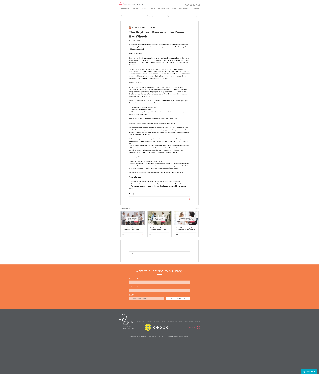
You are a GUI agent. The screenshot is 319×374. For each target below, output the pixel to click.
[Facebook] (191, 5)
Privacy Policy (161, 336)
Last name (133, 287)
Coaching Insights (149, 16)
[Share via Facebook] (129, 194)
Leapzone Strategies (183, 336)
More (184, 16)
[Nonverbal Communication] (160, 218)
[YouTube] (188, 5)
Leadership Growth (135, 16)
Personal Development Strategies (169, 16)
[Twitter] (196, 5)
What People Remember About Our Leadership (131, 228)
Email (131, 295)
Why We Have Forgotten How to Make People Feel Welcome (185, 228)
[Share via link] (142, 194)
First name (133, 279)
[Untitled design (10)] (199, 5)
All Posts (123, 16)
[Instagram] (194, 5)
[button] (196, 16)
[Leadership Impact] (133, 218)
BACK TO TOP (192, 327)
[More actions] (189, 27)
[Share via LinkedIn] (137, 194)
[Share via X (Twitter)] (133, 194)
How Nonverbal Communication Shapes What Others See (158, 228)
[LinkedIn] (185, 5)
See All (197, 208)
